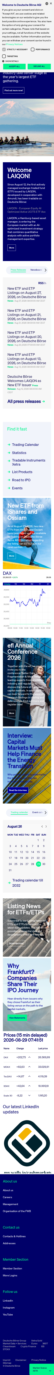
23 (43, 857)
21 (32, 857)
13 (26, 852)
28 (32, 864)
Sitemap (7, 1362)
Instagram (9, 1307)
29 (38, 864)
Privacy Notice (38, 1360)
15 (38, 852)
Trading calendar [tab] (19, 812)
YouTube (8, 1314)
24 (10, 864)
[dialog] (27, 36)
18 (15, 857)
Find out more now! (14, 90)
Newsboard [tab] (36, 269)
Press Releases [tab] (18, 269)
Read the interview (18, 790)
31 (10, 870)
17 (10, 857)
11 (15, 852)
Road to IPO (21, 480)
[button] (27, 61)
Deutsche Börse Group (15, 1340)
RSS (41, 283)
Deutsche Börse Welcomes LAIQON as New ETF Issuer (24, 380)
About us (8, 1190)
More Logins (10, 1275)
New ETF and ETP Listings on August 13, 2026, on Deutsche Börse (26, 358)
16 (43, 852)
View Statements (17, 1017)
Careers (7, 1197)
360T (45, 1343)
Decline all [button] (39, 66)
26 (21, 864)
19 (21, 857)
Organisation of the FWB (17, 1211)
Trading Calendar (25, 444)
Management (10, 1204)
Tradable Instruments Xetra (28, 462)
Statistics (19, 452)
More (11, 247)
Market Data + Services (15, 1343)
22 (38, 857)
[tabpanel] (27, 343)
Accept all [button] (14, 66)
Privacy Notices (14, 44)
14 (32, 852)
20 (26, 857)
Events (17, 488)
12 (21, 852)
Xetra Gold (36, 1340)
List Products (22, 471)
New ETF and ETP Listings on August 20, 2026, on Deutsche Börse (26, 336)
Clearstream (9, 1346)
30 (43, 864)
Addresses (9, 1243)
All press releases (24, 401)
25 (15, 864)
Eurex (34, 1343)
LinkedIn (8, 1300)
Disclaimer (21, 1360)
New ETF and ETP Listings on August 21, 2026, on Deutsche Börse (26, 314)
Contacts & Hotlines (14, 1236)
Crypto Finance (29, 1346)
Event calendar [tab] (39, 812)
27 (26, 864)
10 (10, 852)
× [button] (51, 3)
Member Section (12, 1268)
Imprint (7, 1360)
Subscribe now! (16, 943)
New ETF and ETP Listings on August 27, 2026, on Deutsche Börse (26, 292)
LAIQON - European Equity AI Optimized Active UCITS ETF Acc (26, 209)
